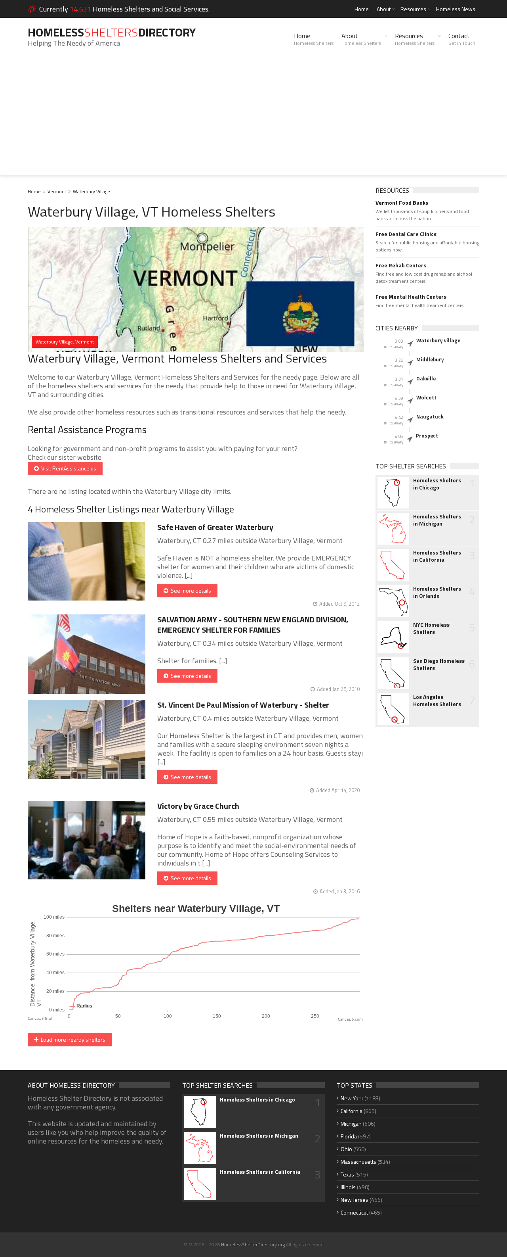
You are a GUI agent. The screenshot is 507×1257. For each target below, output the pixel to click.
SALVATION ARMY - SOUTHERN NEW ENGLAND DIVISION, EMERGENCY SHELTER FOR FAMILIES (252, 624)
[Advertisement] (253, 119)
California (351, 1111)
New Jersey (354, 1200)
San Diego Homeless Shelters (439, 664)
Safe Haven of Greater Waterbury (215, 527)
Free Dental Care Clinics (405, 234)
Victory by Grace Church (198, 806)
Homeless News (455, 9)
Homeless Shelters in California (437, 556)
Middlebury (430, 359)
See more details (189, 590)
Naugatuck (430, 416)
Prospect (427, 435)
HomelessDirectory (112, 32)
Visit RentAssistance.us (67, 468)
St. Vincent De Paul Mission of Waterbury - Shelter (243, 705)
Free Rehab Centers (400, 265)
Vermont (57, 191)
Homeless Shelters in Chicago (437, 484)
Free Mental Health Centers (410, 296)
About (384, 9)
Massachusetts (358, 1161)
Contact (461, 39)
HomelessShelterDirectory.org (253, 1244)
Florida (349, 1136)
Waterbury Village (91, 191)
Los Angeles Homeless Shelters (437, 700)
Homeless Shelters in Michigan (437, 520)
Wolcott (426, 397)
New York (352, 1098)
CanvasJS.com (350, 1019)
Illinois (348, 1187)
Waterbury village (438, 340)
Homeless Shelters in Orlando (437, 592)
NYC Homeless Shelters (431, 628)
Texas (347, 1174)
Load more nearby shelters (71, 1039)
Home (362, 9)
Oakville (426, 378)
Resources (413, 9)
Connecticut (354, 1212)
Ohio (346, 1149)
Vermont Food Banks (401, 202)
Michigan (351, 1123)
